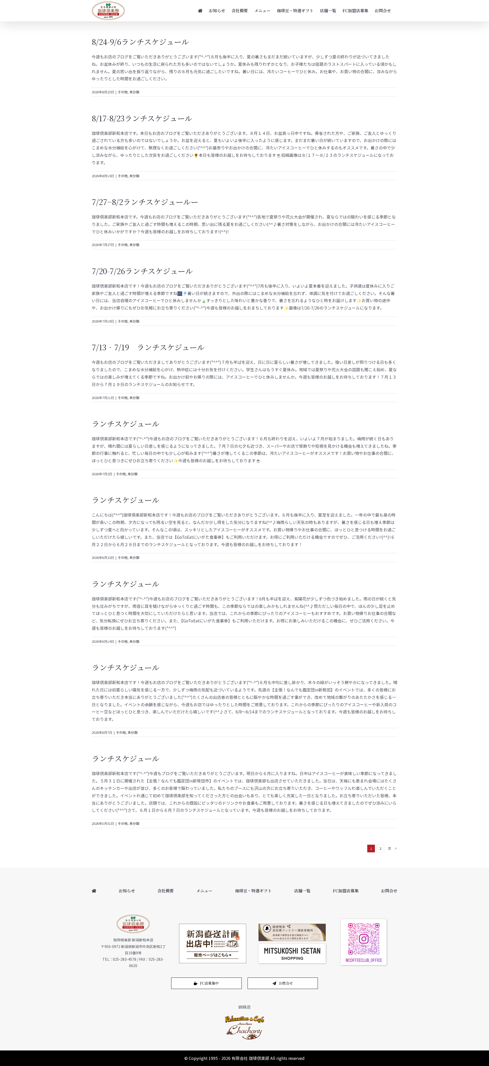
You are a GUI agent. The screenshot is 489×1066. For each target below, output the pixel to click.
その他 (123, 91)
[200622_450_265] (212, 926)
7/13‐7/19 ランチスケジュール (148, 347)
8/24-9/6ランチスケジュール (140, 41)
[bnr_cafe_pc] (292, 926)
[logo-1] (245, 1017)
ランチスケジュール (125, 423)
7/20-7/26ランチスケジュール (142, 270)
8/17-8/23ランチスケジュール (142, 118)
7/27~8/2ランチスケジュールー (145, 201)
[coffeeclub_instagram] (364, 921)
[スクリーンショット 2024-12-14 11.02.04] (292, 946)
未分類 (134, 91)
